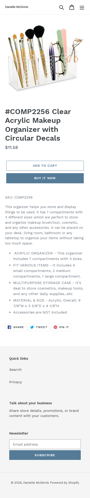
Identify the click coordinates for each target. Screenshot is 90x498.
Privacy (15, 382)
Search (15, 369)
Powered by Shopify (64, 482)
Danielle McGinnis (36, 482)
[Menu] (82, 7)
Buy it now (45, 178)
